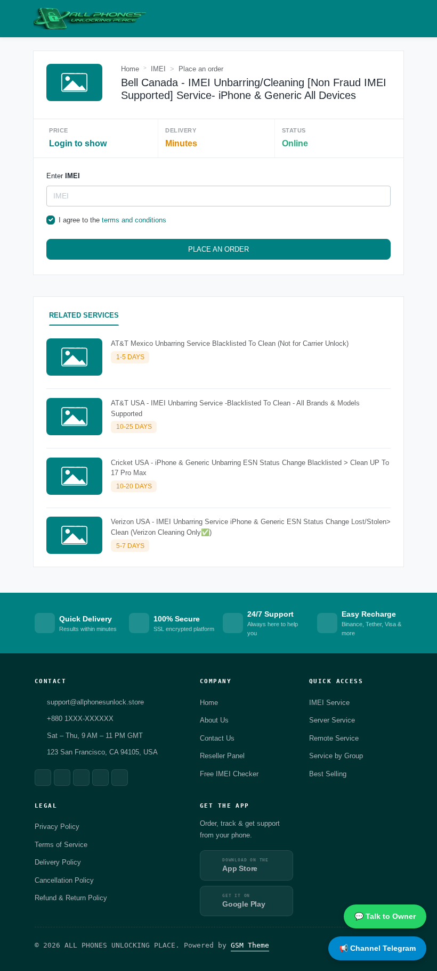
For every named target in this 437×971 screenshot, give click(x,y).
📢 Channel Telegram (377, 948)
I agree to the (112, 220)
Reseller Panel (222, 756)
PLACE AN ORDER (218, 249)
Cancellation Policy (64, 880)
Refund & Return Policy (71, 898)
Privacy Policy (57, 827)
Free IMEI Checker (229, 774)
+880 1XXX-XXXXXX (80, 719)
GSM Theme (250, 945)
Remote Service (334, 738)
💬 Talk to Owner (385, 916)
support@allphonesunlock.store (95, 702)
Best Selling (327, 774)
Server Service (332, 720)
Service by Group (336, 756)
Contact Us (217, 738)
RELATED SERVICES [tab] (84, 315)
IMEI (158, 69)
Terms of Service (61, 845)
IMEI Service (329, 703)
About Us (214, 720)
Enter (63, 176)
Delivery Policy (58, 862)
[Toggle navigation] (398, 18)
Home (130, 69)
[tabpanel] (218, 448)
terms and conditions (134, 220)
